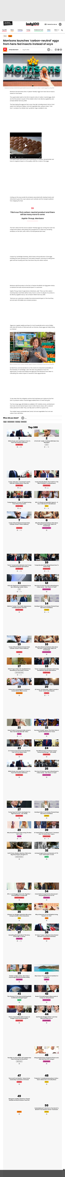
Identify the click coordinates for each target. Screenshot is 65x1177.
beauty (19, 733)
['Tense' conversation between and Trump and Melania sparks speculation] (19, 557)
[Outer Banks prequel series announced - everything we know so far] (46, 886)
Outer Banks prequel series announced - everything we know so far (46, 894)
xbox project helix (19, 672)
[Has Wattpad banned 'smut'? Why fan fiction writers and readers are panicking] (46, 1140)
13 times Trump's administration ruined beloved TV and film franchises (46, 935)
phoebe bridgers (46, 1020)
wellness (47, 979)
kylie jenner (19, 979)
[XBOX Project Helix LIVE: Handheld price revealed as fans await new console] (19, 660)
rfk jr (46, 506)
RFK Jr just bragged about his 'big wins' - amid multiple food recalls (19, 894)
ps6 (19, 589)
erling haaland (47, 1061)
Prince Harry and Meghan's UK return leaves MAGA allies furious (19, 690)
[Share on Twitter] (58, 50)
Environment (11, 421)
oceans (19, 1152)
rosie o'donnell (46, 1000)
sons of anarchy (46, 589)
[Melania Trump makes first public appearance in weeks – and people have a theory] (19, 598)
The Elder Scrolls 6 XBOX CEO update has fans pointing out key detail (19, 1058)
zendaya (47, 609)
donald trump (19, 485)
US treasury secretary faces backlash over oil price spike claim (19, 751)
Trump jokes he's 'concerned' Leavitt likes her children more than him (19, 482)
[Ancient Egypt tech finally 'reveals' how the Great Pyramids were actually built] (46, 1161)
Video (48, 30)
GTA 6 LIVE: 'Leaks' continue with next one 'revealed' (46, 441)
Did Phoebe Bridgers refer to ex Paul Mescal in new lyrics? (46, 1017)
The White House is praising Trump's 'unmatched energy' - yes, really (46, 751)
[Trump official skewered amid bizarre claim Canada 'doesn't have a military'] (19, 514)
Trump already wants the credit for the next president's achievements (46, 482)
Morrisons (23, 421)
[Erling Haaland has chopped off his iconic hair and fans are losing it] (46, 1049)
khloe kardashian (46, 528)
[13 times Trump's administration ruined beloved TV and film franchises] (46, 927)
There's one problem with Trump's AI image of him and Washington (19, 1017)
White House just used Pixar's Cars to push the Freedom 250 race (19, 441)
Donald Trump (19, 444)
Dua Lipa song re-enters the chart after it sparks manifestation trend (46, 731)
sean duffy (19, 528)
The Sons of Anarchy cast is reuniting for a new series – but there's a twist (46, 586)
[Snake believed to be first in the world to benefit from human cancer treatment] (46, 1095)
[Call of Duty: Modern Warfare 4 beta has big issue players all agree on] (19, 845)
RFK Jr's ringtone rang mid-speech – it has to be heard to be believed (46, 503)
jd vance (47, 693)
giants (46, 856)
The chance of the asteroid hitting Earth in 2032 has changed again (19, 997)
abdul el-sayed (46, 836)
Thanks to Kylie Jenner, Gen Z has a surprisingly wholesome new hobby (19, 976)
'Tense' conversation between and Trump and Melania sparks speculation (19, 565)
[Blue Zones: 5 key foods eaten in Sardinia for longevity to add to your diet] (46, 967)
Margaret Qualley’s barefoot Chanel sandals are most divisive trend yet (19, 1099)
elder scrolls (19, 1061)
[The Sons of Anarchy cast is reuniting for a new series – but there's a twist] (46, 577)
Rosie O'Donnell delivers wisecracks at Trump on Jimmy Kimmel (46, 997)
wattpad (47, 1152)
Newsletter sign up (52, 24)
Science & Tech (38, 30)
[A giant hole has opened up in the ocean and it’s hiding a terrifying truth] (19, 1140)
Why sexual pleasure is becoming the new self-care (19, 833)
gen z (46, 1081)
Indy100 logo (32, 24)
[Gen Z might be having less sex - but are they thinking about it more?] (19, 824)
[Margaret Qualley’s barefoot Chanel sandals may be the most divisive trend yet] (19, 1090)
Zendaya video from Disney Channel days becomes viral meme (46, 606)
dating (19, 836)
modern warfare (19, 856)
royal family (19, 693)
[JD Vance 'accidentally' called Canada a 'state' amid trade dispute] (46, 681)
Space (19, 1000)
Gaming (20, 30)
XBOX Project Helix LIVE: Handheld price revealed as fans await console (19, 669)
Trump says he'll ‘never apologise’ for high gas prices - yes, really (19, 812)
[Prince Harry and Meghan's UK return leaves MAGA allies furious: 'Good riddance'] (19, 681)
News (12, 30)
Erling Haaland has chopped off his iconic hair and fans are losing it (46, 1058)
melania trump (19, 609)
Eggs (10, 36)
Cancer (46, 1111)
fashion (19, 1111)
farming (18, 421)
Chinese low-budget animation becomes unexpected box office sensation (19, 915)
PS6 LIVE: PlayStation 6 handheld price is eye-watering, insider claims (19, 586)
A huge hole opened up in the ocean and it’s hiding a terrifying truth (19, 1149)
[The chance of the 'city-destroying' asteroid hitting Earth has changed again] (19, 988)
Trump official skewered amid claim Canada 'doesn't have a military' (19, 523)
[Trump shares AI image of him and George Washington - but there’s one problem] (19, 1008)
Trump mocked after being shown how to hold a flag (47, 565)
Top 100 (4, 30)
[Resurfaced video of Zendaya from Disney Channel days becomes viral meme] (46, 598)
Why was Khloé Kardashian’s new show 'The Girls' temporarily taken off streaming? (46, 524)
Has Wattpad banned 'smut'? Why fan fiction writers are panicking (47, 1149)
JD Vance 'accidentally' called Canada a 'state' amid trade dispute (46, 690)
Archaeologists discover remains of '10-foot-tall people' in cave (46, 853)
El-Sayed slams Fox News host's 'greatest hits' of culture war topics (46, 833)
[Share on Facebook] (56, 50)
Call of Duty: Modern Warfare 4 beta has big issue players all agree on (19, 853)
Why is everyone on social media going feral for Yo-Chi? (46, 915)
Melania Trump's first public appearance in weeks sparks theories (19, 606)
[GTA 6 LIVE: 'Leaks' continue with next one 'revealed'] (46, 433)
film (19, 918)
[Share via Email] (61, 50)
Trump (28, 30)
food (47, 918)
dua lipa (46, 733)
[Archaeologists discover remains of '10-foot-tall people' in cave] (46, 845)
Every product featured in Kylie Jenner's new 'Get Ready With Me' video (19, 731)
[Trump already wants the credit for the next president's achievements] (46, 473)
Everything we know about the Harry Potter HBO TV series (19, 935)
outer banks (46, 897)
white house (46, 938)
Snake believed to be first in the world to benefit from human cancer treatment (47, 1108)
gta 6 (46, 444)
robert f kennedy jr (19, 897)
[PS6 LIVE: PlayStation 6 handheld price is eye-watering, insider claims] (19, 577)
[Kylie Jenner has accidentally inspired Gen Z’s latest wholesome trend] (19, 967)
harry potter (19, 938)
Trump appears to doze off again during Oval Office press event (19, 503)
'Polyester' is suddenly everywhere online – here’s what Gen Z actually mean (46, 1079)
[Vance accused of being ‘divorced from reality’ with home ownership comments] (19, 1070)
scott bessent (19, 754)
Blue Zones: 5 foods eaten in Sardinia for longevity (46, 976)
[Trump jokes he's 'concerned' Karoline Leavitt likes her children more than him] (19, 473)
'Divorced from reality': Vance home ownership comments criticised (19, 1079)
